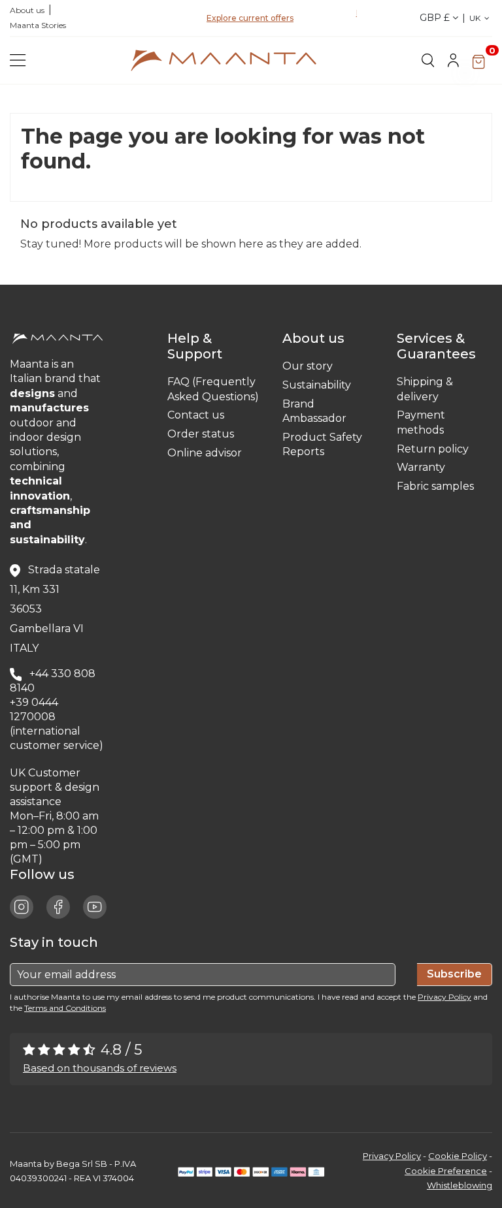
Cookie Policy (457, 1156)
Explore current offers (250, 18)
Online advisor (204, 453)
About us (27, 10)
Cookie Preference (446, 1171)
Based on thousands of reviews (99, 1068)
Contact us (195, 415)
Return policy (433, 449)
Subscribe (454, 974)
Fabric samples (435, 486)
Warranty (421, 467)
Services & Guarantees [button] (439, 346)
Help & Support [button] (198, 346)
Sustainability (316, 385)
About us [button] (316, 338)
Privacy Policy (444, 997)
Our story (307, 366)
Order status (200, 434)
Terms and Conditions (65, 1008)
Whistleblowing (459, 1185)
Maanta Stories (38, 25)
